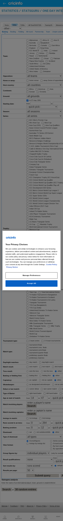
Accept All (31, 283)
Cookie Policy (51, 264)
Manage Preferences (31, 275)
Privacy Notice (12, 267)
